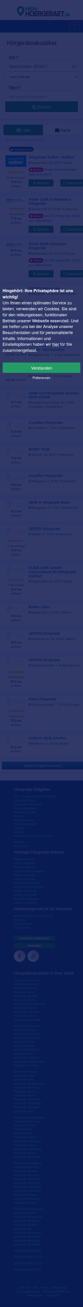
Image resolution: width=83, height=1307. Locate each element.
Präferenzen (41, 377)
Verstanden (41, 368)
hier (55, 344)
